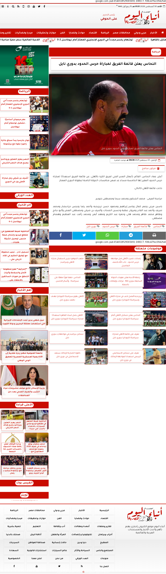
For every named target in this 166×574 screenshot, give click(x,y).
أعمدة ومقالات (81, 526)
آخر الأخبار (24, 205)
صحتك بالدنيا (13, 535)
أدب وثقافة (59, 526)
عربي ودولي (140, 33)
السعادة (13, 551)
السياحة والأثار (82, 551)
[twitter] (39, 6)
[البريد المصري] (24, 65)
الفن (62, 33)
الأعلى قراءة (24, 405)
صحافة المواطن (36, 543)
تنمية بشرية (14, 526)
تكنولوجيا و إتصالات (81, 535)
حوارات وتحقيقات (46, 33)
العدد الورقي (24, 195)
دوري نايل (92, 227)
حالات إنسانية (59, 543)
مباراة (124, 227)
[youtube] (33, 6)
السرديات (14, 543)
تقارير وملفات (104, 526)
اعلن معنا (36, 559)
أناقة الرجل (35, 535)
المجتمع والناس (104, 551)
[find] (13, 6)
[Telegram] (130, 236)
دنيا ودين (81, 543)
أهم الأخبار (24, 290)
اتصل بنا (104, 567)
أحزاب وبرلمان (105, 535)
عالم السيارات (59, 551)
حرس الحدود (109, 227)
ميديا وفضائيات (24, 33)
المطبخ (104, 543)
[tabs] (2, 6)
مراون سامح (149, 168)
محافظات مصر (121, 33)
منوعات (104, 559)
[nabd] (23, 6)
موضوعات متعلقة (148, 248)
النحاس (157, 227)
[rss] (18, 6)
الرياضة (105, 33)
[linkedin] (28, 6)
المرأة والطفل (58, 535)
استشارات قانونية (36, 551)
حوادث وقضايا (77, 33)
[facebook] (44, 6)
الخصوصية (14, 559)
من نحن (59, 559)
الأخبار (153, 33)
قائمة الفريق (141, 227)
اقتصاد (93, 33)
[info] (8, 6)
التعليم (37, 526)
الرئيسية (104, 511)
